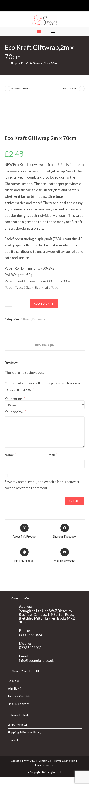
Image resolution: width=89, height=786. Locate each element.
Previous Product (21, 88)
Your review (15, 411)
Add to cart (44, 303)
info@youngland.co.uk (36, 660)
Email (52, 454)
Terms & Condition (20, 696)
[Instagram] (46, 5)
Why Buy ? (14, 688)
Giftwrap (25, 319)
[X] (37, 5)
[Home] (6, 63)
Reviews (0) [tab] (44, 345)
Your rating (15, 398)
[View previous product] (7, 88)
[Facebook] (41, 5)
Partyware (38, 319)
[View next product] (82, 88)
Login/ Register (18, 724)
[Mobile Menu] (53, 31)
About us (14, 680)
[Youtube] (51, 5)
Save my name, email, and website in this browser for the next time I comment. (42, 485)
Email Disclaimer (18, 704)
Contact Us (44, 760)
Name (11, 454)
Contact (13, 740)
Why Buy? (29, 760)
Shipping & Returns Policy (24, 732)
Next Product (70, 88)
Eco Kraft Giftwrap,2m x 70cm (39, 63)
